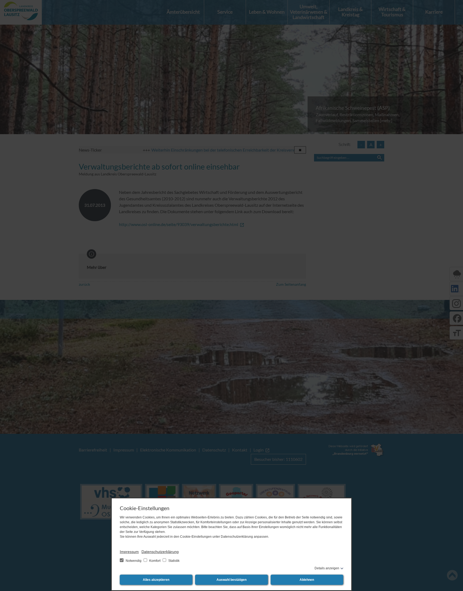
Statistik (173, 561)
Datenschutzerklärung (160, 551)
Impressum (129, 551)
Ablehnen (307, 580)
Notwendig (133, 561)
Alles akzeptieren (156, 580)
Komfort (154, 561)
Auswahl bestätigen (231, 580)
